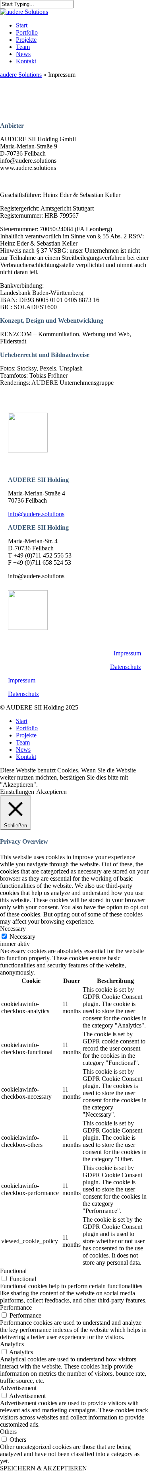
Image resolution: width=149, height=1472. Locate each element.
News (23, 749)
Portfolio (27, 728)
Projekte (26, 735)
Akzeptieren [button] (51, 791)
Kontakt (26, 756)
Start (21, 720)
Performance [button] (16, 1307)
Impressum (127, 653)
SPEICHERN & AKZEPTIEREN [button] (43, 1468)
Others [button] (8, 1431)
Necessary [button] (13, 928)
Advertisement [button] (18, 1387)
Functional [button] (13, 1270)
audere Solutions (21, 74)
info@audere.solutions (36, 514)
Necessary (22, 936)
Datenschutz (125, 666)
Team (23, 742)
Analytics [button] (12, 1344)
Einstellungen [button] (17, 791)
